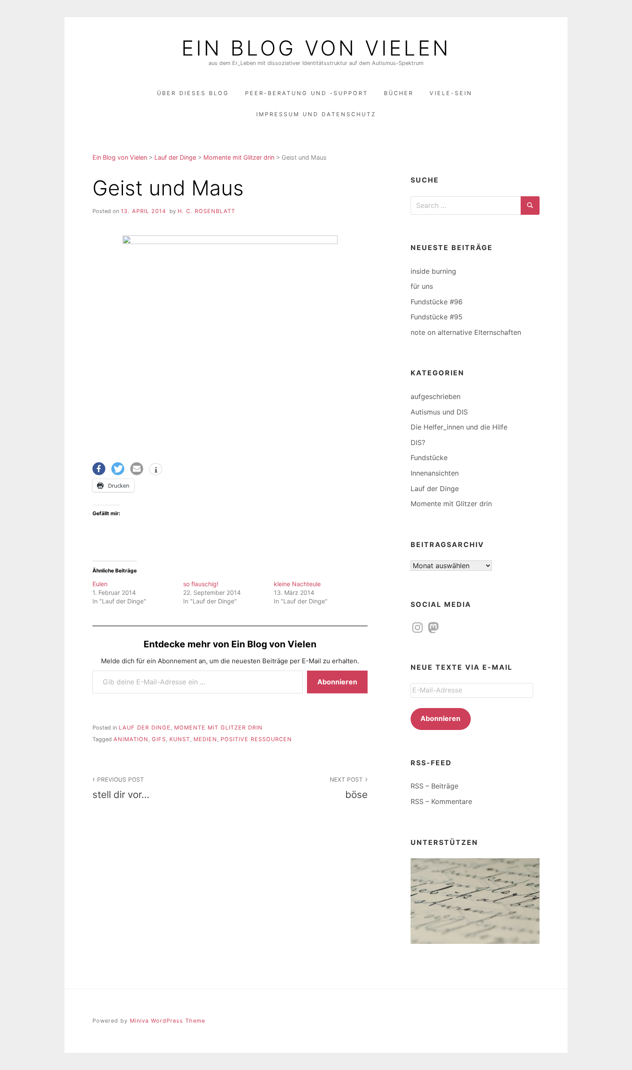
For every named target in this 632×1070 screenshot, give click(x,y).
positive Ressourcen (256, 739)
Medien (205, 739)
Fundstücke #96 (437, 301)
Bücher (399, 93)
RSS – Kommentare (441, 801)
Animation (131, 739)
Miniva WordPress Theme (167, 1020)
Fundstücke (429, 457)
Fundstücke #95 (437, 316)
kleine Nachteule (297, 584)
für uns (422, 286)
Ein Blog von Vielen (316, 48)
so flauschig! (200, 584)
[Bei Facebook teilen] (98, 468)
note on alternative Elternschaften (466, 332)
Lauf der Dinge (145, 727)
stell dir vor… (120, 788)
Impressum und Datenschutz (316, 114)
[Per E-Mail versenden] (136, 468)
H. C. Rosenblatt (206, 211)
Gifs (159, 739)
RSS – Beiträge (434, 786)
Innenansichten (435, 473)
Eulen (99, 584)
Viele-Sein (451, 93)
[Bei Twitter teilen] (117, 468)
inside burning (433, 271)
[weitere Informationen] (156, 470)
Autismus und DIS (439, 412)
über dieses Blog (193, 93)
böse (349, 788)
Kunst (179, 739)
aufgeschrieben (435, 396)
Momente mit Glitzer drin (218, 727)
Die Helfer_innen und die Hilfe (459, 427)
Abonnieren (337, 681)
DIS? (418, 442)
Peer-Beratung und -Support (306, 93)
